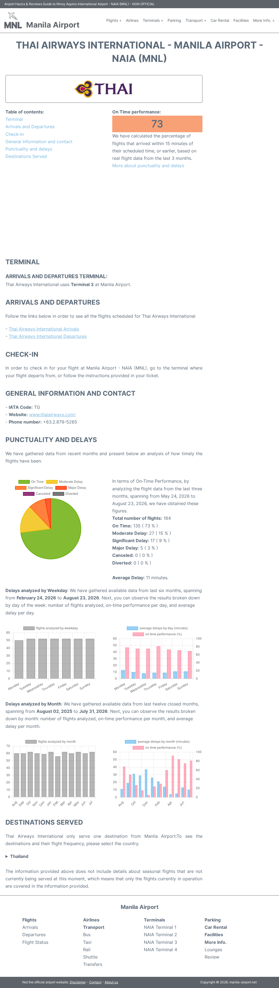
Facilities (241, 20)
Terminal (14, 119)
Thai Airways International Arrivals (44, 329)
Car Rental (220, 20)
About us (111, 982)
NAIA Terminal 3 (160, 942)
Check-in (14, 134)
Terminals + (153, 20)
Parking (174, 20)
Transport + (196, 20)
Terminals (154, 920)
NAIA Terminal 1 (160, 927)
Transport (93, 927)
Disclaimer (78, 982)
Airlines (132, 20)
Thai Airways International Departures (48, 336)
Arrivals (30, 927)
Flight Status (35, 942)
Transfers (92, 964)
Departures (34, 934)
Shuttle (90, 957)
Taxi (87, 942)
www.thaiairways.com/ (52, 414)
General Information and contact (38, 141)
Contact (95, 982)
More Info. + (264, 20)
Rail (86, 949)
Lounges (213, 949)
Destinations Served (26, 156)
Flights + (114, 20)
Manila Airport (53, 25)
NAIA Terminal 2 (160, 934)
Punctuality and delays (28, 149)
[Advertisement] (103, 213)
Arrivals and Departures (29, 126)
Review (212, 957)
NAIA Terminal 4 (160, 949)
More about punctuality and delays (148, 165)
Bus (86, 934)
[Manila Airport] (13, 20)
